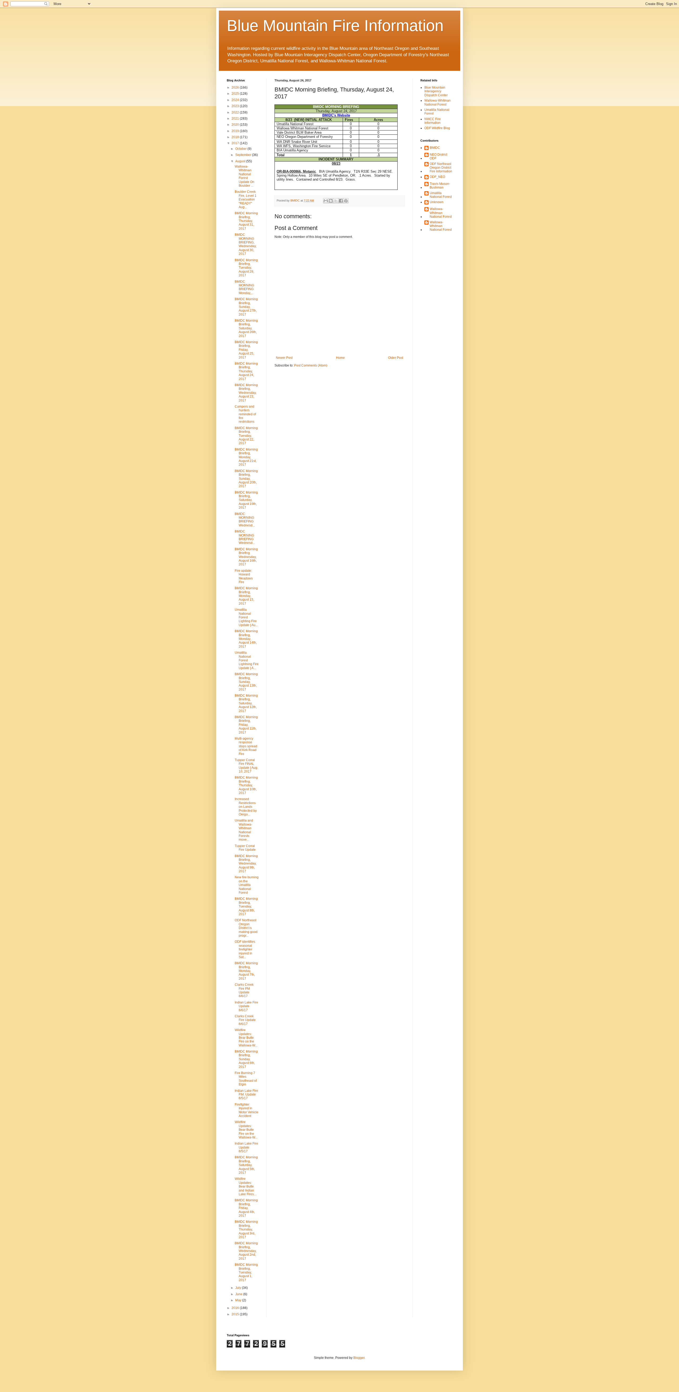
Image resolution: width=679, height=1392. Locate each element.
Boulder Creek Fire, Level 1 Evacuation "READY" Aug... (245, 199)
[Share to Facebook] (340, 200)
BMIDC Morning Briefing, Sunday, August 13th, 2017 (246, 681)
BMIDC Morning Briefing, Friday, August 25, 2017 (246, 349)
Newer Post (284, 358)
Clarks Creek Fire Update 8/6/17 (245, 1020)
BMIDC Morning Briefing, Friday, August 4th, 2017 (246, 1208)
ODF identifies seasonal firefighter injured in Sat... (245, 949)
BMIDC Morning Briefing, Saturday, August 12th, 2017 (246, 703)
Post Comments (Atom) (310, 365)
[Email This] (325, 200)
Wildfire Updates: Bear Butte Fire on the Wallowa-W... (246, 1037)
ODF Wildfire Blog (437, 128)
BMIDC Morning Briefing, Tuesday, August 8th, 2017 (246, 906)
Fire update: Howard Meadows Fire (244, 576)
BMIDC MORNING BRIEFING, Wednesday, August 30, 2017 (245, 244)
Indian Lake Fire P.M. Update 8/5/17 (246, 1094)
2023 (236, 106)
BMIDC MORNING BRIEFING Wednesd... (245, 519)
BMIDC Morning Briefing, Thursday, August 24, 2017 (246, 371)
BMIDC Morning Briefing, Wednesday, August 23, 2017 (246, 392)
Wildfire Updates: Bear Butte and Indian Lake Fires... (245, 1186)
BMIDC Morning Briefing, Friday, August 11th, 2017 (246, 724)
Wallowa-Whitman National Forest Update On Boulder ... (244, 176)
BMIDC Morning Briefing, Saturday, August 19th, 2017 (246, 500)
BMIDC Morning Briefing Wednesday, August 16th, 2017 (246, 556)
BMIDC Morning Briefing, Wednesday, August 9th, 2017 (246, 863)
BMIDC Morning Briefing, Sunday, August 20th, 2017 (246, 478)
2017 (236, 143)
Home (340, 358)
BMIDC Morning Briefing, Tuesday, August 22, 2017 (246, 435)
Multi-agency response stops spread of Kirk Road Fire (246, 746)
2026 (236, 87)
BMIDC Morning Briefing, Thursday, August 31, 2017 (246, 220)
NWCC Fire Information (432, 121)
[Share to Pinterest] (346, 200)
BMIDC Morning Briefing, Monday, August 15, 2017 (246, 595)
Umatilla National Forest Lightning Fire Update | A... (247, 660)
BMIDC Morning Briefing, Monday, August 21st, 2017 (246, 457)
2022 (236, 112)
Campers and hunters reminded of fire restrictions (245, 414)
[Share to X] (335, 200)
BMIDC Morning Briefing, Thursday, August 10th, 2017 (246, 785)
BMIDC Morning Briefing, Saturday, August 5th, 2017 (246, 1165)
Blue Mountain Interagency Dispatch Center (436, 91)
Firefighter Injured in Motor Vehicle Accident (246, 1110)
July (238, 1288)
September (243, 155)
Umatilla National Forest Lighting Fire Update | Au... (246, 617)
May (238, 1300)
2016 (236, 1308)
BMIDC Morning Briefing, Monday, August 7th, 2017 (246, 970)
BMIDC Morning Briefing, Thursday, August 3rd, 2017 (246, 1229)
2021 (236, 118)
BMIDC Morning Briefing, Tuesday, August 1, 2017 (246, 1272)
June (239, 1294)
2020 (236, 124)
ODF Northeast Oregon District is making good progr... (246, 927)
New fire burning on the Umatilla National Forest (247, 884)
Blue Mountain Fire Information (335, 25)
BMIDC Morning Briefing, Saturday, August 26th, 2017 (246, 328)
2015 (236, 1314)
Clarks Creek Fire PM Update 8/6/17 (244, 990)
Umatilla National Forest (441, 195)
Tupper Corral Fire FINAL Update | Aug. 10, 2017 (246, 765)
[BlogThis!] (330, 200)
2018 (236, 137)
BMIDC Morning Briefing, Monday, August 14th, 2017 (246, 638)
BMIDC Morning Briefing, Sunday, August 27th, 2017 (246, 306)
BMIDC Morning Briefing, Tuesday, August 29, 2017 (246, 267)
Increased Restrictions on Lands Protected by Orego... (246, 806)
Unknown (436, 202)
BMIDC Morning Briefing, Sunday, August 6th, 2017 (246, 1059)
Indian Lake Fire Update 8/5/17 (246, 1147)
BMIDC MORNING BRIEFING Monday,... (244, 287)
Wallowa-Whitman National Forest (437, 102)
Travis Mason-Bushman (440, 185)
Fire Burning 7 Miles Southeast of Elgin (246, 1078)
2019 (236, 131)
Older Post (395, 358)
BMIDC (435, 148)
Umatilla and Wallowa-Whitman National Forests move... (244, 830)
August (240, 161)
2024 (236, 100)
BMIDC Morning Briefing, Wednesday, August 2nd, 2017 (246, 1250)
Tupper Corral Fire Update (245, 848)
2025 (236, 93)
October (241, 149)
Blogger (358, 1358)
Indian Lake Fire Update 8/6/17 (246, 1006)
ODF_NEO (437, 177)
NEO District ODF (438, 156)
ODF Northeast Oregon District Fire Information (441, 167)
